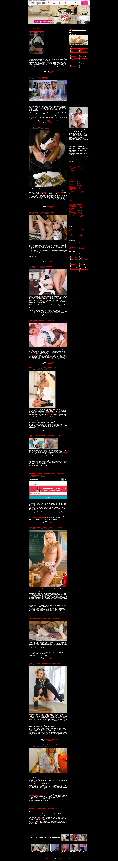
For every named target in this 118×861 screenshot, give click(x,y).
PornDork (69, 24)
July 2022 (71, 191)
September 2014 (80, 203)
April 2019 (71, 219)
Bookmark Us (75, 29)
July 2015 (79, 196)
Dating (70, 234)
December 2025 (72, 167)
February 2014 (80, 210)
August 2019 (71, 215)
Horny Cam (81, 242)
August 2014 (79, 204)
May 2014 (79, 207)
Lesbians (71, 237)
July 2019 (71, 216)
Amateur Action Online (73, 242)
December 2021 (72, 196)
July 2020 (71, 209)
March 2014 (79, 209)
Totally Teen (81, 248)
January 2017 (79, 182)
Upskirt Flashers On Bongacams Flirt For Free (45, 436)
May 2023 (71, 183)
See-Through (81, 229)
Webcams (56, 121)
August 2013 (79, 216)
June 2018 (79, 169)
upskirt (70, 858)
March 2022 (71, 193)
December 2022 (72, 187)
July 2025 (71, 168)
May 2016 (79, 189)
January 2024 (72, 176)
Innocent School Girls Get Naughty (41, 266)
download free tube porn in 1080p (37, 517)
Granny (70, 236)
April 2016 (79, 190)
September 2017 (80, 176)
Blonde (42, 120)
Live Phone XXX (82, 244)
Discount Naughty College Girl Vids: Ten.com (45, 368)
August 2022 (71, 190)
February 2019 (72, 220)
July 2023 (71, 181)
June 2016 (79, 188)
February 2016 (80, 191)
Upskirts (48, 121)
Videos (52, 121)
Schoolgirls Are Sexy (36, 127)
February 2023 (72, 186)
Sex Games (81, 230)
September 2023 (72, 179)
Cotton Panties (51, 120)
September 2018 (80, 167)
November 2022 (72, 188)
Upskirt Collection (59, 24)
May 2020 (71, 210)
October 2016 (79, 184)
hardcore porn (65, 858)
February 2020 (72, 212)
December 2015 (80, 192)
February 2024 (72, 174)
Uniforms (51, 71)
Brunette (46, 120)
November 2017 (80, 173)
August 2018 (79, 168)
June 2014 (79, 206)
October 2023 (72, 178)
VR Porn (80, 235)
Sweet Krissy (81, 247)
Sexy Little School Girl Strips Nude (41, 320)
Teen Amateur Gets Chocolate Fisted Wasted (44, 619)
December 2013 (80, 212)
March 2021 (71, 202)
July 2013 (79, 217)
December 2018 (72, 223)
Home (70, 29)
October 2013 (79, 214)
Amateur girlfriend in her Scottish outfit (43, 808)
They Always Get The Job (38, 77)
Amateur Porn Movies (73, 243)
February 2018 (80, 171)
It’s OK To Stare (34, 29)
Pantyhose (57, 120)
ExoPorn (80, 24)
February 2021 (72, 203)
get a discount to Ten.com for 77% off (51, 412)
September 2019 (72, 214)
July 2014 (79, 205)
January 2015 (79, 200)
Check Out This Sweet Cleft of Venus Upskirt (45, 663)
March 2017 (79, 180)
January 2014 (79, 211)
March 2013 (79, 220)
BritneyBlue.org (72, 244)
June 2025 (71, 169)
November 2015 (80, 193)
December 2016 (80, 183)
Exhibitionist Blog (72, 247)
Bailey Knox (38, 24)
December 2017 (80, 172)
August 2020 (71, 208)
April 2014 (79, 208)
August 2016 (79, 186)
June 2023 (71, 182)
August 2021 (71, 200)
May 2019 (71, 218)
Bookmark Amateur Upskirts (44, 78)
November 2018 (72, 224)
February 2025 (72, 171)
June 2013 (79, 218)
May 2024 (71, 173)
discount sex (59, 858)
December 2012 (80, 223)
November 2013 (80, 213)
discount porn (52, 858)
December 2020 (72, 205)
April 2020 (71, 211)
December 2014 (80, 201)
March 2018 (79, 170)
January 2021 (72, 204)
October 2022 (72, 189)
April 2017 (79, 179)
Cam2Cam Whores (73, 246)
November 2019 (72, 213)
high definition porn (49, 511)
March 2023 (71, 185)
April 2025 (71, 170)
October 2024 (72, 172)
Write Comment (51, 72)
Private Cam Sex (82, 246)
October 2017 (79, 174)
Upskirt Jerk (48, 24)
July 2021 (71, 201)
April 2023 (71, 184)
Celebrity (71, 231)
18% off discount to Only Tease (78, 157)
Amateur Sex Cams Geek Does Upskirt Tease (44, 745)
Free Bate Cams (72, 248)
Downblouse (71, 235)
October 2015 (79, 194)
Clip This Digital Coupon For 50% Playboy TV (45, 527)
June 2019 (71, 217)
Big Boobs (71, 228)
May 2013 (79, 219)
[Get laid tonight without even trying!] (78, 44)
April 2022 (71, 192)
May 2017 (79, 178)
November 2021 (72, 197)
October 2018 (79, 166)
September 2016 (80, 185)
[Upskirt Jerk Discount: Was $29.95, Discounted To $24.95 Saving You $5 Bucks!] (59, 23)
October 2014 (79, 202)
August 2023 (71, 180)
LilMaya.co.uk (82, 243)
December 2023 (72, 177)
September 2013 (80, 215)
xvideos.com (40, 818)
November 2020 (72, 206)
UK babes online (33, 355)
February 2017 (80, 181)
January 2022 (72, 195)
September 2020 (72, 207)
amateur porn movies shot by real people (53, 512)
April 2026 (71, 166)
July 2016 (79, 187)
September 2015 (80, 195)
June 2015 (79, 197)
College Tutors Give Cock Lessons (41, 212)
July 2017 (79, 177)
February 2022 (72, 194)
